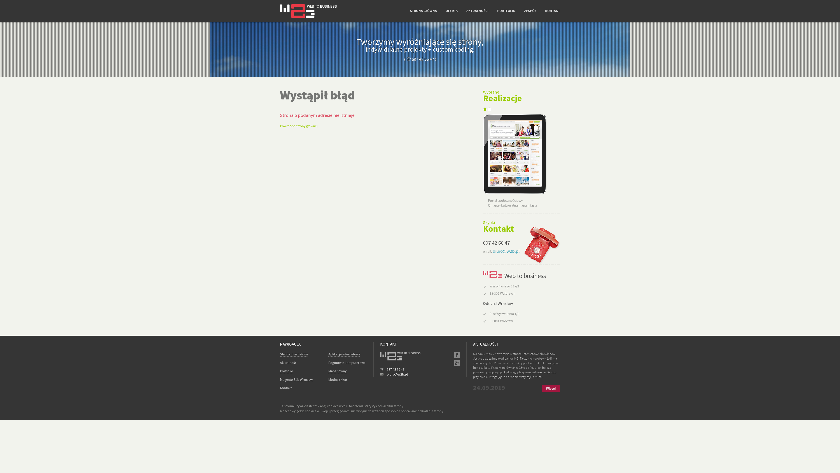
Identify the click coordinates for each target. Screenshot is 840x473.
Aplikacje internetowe (344, 354)
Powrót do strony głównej (299, 126)
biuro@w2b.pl (506, 251)
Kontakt (286, 388)
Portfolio (286, 371)
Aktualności (288, 363)
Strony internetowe (294, 354)
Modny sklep (337, 379)
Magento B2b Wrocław (296, 379)
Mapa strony (337, 371)
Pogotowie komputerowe (347, 363)
